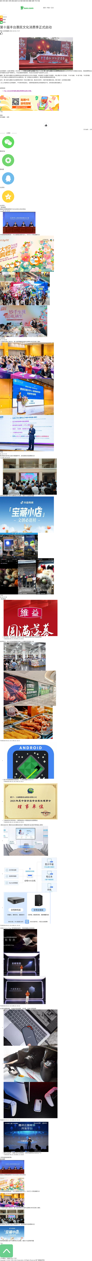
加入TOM (14, 1258)
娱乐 (7, 1)
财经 (27, 1)
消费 (33, 1)
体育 (10, 1)
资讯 (4, 1)
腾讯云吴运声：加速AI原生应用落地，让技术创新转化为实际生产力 (22, 1153)
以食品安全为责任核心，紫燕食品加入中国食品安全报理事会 (21, 820)
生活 (18, 1)
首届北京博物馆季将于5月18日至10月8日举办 (13, 209)
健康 (30, 1)
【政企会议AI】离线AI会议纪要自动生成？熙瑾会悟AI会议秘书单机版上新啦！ (22, 825)
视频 (24, 1)
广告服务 (8, 1258)
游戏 (13, 1)
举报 (1, 115)
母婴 (21, 1)
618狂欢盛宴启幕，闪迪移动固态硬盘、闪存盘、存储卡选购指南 (18, 1008)
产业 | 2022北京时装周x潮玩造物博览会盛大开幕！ (18, 91)
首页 (1, 1)
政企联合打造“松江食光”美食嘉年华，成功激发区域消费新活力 (17, 455)
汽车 (35, 1)
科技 (38, 1)
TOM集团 (2, 1258)
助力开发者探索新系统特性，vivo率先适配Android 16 (18, 779)
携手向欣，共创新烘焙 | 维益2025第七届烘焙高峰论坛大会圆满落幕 (23, 637)
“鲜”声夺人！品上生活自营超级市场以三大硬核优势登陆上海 (17, 641)
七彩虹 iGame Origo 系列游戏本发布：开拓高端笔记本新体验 (17, 928)
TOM (1, 211)
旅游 (15, 1)
